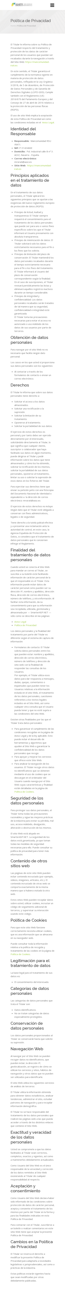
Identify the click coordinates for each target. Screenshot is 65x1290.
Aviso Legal (48, 122)
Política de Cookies (24, 791)
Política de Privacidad (25, 625)
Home (13, 25)
